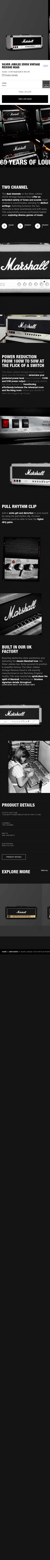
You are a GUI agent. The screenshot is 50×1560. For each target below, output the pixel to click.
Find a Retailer (25, 99)
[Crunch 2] (37, 226)
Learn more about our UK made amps (18, 685)
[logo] (9, 9)
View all (44, 870)
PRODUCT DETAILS (13, 857)
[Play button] (25, 329)
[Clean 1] (4, 226)
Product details (11, 75)
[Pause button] (4, 164)
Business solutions (41, 5)
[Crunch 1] (20, 226)
